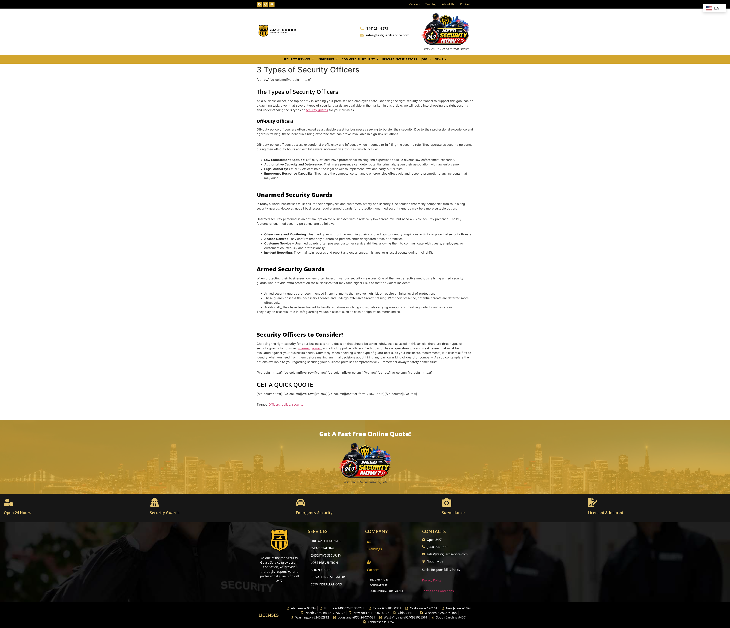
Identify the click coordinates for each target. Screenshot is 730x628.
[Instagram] (265, 4)
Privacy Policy (431, 580)
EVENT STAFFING (323, 548)
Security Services (296, 59)
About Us (448, 4)
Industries (326, 59)
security (297, 404)
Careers (414, 4)
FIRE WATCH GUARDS (326, 541)
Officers (274, 404)
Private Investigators (399, 59)
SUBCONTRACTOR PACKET (386, 591)
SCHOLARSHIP (379, 585)
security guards (317, 110)
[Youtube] (272, 4)
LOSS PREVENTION (324, 563)
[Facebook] (259, 4)
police (286, 404)
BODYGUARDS (321, 570)
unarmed (304, 348)
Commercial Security (358, 59)
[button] (299, 59)
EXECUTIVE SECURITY (326, 555)
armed (316, 348)
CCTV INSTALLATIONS (326, 584)
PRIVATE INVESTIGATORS (329, 577)
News (439, 59)
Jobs (424, 59)
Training (430, 4)
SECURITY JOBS (379, 579)
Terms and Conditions (438, 591)
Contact (465, 4)
